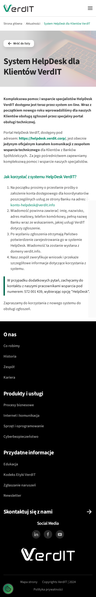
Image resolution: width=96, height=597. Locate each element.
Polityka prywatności (48, 589)
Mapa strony (29, 582)
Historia (9, 356)
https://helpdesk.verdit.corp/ (42, 138)
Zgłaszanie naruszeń (19, 485)
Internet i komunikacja (21, 415)
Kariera (9, 377)
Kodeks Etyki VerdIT (19, 474)
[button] (90, 8)
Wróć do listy (21, 43)
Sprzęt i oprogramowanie (23, 426)
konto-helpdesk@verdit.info (32, 205)
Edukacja (10, 464)
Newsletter (12, 495)
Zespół (8, 366)
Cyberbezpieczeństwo (20, 436)
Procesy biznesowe (18, 405)
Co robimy (11, 345)
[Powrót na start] (18, 8)
